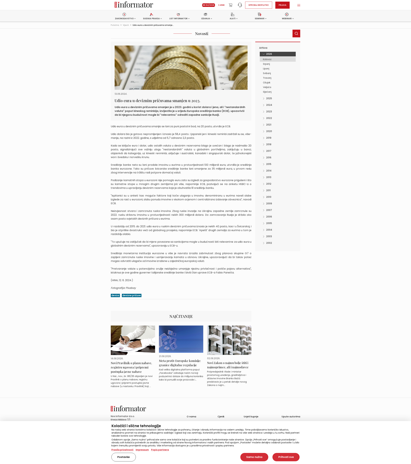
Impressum (142, 449)
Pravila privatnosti (122, 449)
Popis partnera (160, 449)
